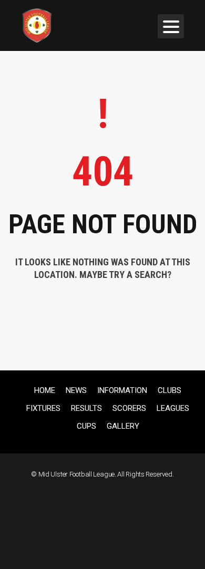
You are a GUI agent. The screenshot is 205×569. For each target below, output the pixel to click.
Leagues (173, 408)
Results (86, 408)
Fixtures (43, 408)
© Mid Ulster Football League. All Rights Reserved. (102, 474)
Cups (86, 426)
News (76, 390)
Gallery (123, 426)
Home (44, 390)
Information (122, 390)
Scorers (129, 408)
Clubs (169, 390)
